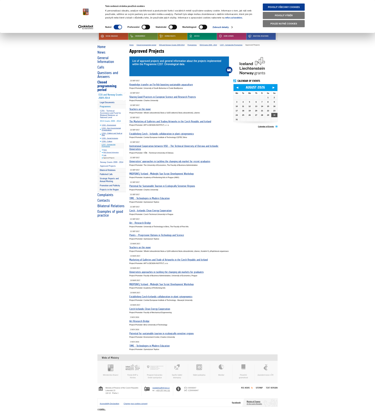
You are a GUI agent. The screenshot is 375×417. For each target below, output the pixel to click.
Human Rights (170, 36)
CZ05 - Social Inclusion (110, 138)
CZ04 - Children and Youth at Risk (112, 134)
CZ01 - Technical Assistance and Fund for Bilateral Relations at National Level (110, 114)
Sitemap (259, 388)
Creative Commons (101, 409)
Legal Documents (107, 102)
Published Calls (106, 174)
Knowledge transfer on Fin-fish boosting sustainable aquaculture (161, 85)
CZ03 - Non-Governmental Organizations (111, 129)
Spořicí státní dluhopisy (177, 376)
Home (101, 47)
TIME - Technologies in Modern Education (149, 198)
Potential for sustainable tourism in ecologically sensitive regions (161, 333)
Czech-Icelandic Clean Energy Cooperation (149, 309)
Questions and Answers (107, 74)
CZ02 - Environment (109, 125)
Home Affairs (229, 36)
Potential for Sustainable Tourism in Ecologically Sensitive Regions (162, 186)
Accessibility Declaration (109, 404)
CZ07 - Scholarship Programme (108, 145)
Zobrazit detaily (221, 27)
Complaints (105, 195)
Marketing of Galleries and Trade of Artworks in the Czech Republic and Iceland (168, 260)
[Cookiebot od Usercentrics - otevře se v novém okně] (86, 27)
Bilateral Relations (261, 36)
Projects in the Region (109, 190)
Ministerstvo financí (110, 375)
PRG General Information (111, 152)
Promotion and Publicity (110, 186)
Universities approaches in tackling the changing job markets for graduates (166, 272)
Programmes (105, 106)
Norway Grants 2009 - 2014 (111, 162)
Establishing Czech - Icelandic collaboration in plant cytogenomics (161, 134)
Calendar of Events (266, 127)
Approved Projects (108, 166)
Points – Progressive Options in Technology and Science (156, 235)
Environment (140, 36)
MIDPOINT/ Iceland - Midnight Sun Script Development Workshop (161, 174)
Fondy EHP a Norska (132, 376)
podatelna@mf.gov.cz (161, 388)
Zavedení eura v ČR (265, 375)
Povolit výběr (284, 15)
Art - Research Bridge (140, 223)
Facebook (236, 402)
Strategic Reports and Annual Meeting (109, 180)
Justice (197, 36)
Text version (272, 388)
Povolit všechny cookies (284, 7)
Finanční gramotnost (243, 376)
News (101, 52)
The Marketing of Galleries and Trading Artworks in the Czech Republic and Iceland (170, 121)
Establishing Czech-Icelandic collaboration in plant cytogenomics (160, 297)
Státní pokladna (199, 375)
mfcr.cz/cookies (233, 17)
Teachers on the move (140, 109)
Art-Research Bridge (139, 321)
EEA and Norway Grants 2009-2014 (110, 96)
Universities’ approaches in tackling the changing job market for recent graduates (169, 161)
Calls (100, 67)
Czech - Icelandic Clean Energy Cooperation (150, 211)
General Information (105, 60)
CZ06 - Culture (107, 141)
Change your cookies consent (135, 404)
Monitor (221, 375)
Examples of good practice (110, 213)
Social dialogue (112, 36)
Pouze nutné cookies (283, 23)
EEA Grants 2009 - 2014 (110, 121)
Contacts (103, 200)
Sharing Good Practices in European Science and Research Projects (162, 97)
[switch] (146, 27)
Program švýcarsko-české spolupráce (155, 376)
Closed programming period (106, 86)
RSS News (245, 388)
